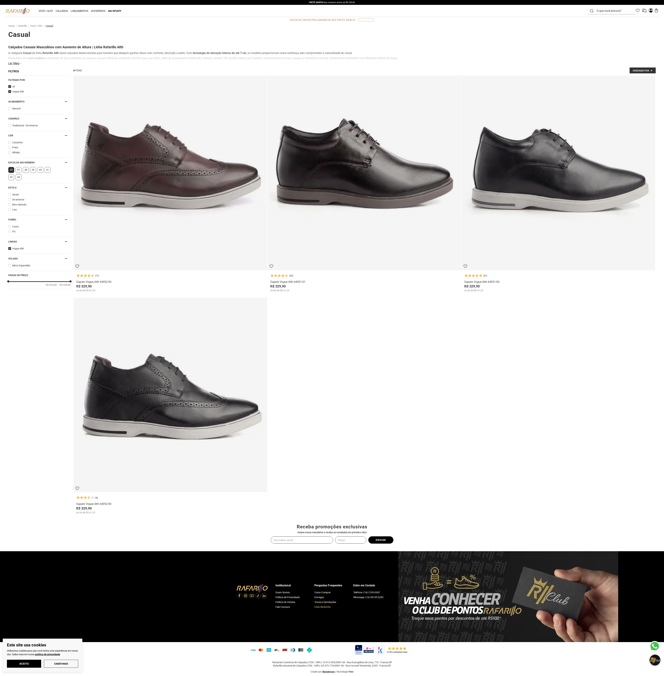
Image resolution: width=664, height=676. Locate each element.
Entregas (319, 597)
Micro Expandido (21, 265)
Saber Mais (61, 663)
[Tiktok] (258, 596)
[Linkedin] (264, 596)
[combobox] (614, 11)
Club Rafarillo (322, 607)
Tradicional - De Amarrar (25, 125)
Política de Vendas (285, 602)
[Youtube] (252, 596)
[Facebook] (239, 596)
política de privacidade (47, 654)
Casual (49, 25)
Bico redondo (19, 204)
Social (15, 194)
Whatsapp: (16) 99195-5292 (368, 597)
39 (33, 169)
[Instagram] (245, 596)
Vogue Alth (18, 91)
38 (25, 169)
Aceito (24, 663)
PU (13, 231)
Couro (15, 226)
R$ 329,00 (51, 284)
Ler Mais (13, 63)
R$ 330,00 (64, 284)
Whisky (16, 152)
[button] (39, 80)
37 (18, 169)
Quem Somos (282, 592)
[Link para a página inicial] (12, 26)
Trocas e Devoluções (325, 602)
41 (47, 169)
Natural (16, 108)
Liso (14, 209)
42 (11, 177)
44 (18, 177)
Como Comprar (322, 592)
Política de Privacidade (287, 597)
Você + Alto (36, 25)
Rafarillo (22, 25)
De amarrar (18, 199)
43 (13, 86)
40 (40, 169)
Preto (15, 147)
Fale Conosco (282, 607)
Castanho (17, 142)
